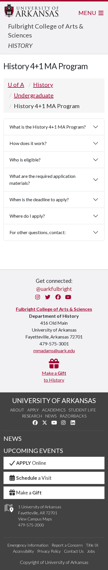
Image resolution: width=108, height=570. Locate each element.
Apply (33, 409)
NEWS (12, 438)
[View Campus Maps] (8, 513)
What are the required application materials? (42, 179)
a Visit (34, 478)
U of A (16, 84)
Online (31, 463)
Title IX (92, 545)
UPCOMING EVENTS (33, 450)
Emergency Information (27, 545)
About (17, 409)
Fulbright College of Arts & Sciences (54, 309)
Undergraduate (34, 95)
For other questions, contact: (38, 232)
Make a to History (54, 376)
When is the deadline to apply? (39, 199)
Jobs (91, 551)
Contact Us (74, 551)
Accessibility (23, 551)
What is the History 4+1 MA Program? (48, 126)
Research (32, 415)
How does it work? (28, 143)
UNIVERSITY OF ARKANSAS (54, 400)
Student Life (82, 409)
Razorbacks (73, 415)
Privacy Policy (49, 551)
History (43, 84)
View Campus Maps (35, 518)
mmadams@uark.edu (54, 350)
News (50, 415)
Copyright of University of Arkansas (54, 562)
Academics (53, 409)
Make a (29, 493)
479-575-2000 (31, 524)
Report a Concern (67, 545)
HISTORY (20, 45)
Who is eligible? (25, 159)
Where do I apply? (27, 216)
